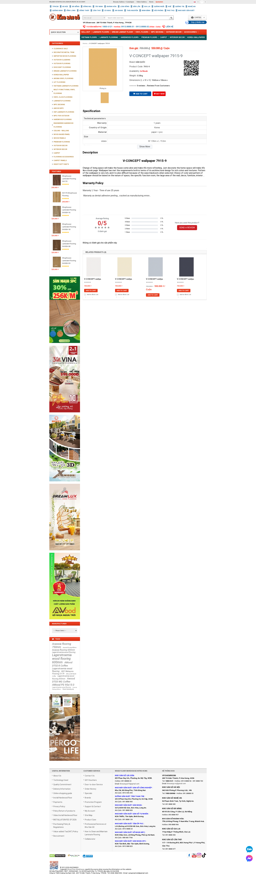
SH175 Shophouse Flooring (69, 194)
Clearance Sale (61, 49)
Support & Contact (93, 806)
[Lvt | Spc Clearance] (64, 345)
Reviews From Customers (158, 86)
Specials (88, 793)
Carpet (163, 37)
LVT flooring (59, 82)
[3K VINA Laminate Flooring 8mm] (64, 414)
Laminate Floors (101, 32)
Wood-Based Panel (62, 134)
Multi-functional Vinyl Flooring (64, 91)
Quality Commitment (62, 784)
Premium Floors (149, 37)
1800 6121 (107, 26)
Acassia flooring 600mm (63, 650)
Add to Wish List (92, 294)
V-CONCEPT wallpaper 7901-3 (159, 279)
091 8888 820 (127, 810)
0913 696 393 (127, 793)
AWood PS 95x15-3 (63, 684)
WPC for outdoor (61, 116)
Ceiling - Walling (61, 131)
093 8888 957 (173, 815)
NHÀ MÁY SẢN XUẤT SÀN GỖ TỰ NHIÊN (131, 814)
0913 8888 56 (186, 781)
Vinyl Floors (141, 32)
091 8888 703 (198, 781)
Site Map (88, 815)
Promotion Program (93, 802)
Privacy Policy (59, 806)
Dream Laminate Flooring (65, 71)
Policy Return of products (64, 811)
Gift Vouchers (91, 780)
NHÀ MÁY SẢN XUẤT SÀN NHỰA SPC (130, 841)
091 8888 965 (127, 802)
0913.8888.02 (142, 26)
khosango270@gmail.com (129, 784)
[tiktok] (204, 855)
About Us (57, 776)
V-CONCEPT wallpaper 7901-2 (128, 279)
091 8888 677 (170, 849)
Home (85, 43)
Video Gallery (142, 2)
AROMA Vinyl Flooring (63, 78)
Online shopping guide (62, 793)
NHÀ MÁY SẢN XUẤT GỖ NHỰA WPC (130, 832)
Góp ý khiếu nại (197, 22)
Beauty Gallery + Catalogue (123, 2)
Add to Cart (141, 94)
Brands (88, 798)
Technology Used (60, 780)
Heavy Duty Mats (61, 164)
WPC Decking (157, 32)
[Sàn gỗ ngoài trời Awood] (64, 621)
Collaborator (90, 839)
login (67, 2)
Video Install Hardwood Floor (65, 815)
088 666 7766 (127, 838)
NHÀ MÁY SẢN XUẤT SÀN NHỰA (128, 805)
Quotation (159, 2)
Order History (90, 789)
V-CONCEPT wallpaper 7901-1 (97, 279)
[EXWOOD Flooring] (64, 483)
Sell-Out (85, 32)
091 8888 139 (127, 819)
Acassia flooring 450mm (70, 647)
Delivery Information (62, 789)
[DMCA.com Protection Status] (57, 856)
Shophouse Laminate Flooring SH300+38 (69, 243)
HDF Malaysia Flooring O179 (62, 672)
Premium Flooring (62, 142)
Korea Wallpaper (196, 37)
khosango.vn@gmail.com (176, 783)
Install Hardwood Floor (62, 798)
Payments (57, 802)
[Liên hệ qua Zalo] (249, 849)
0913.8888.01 (127, 26)
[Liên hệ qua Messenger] (249, 858)
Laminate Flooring (109, 37)
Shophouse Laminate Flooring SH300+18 (69, 226)
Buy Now (160, 94)
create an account (78, 2)
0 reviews (141, 86)
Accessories (190, 32)
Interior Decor (177, 37)
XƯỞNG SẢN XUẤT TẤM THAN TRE (129, 796)
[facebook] (189, 855)
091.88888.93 (188, 793)
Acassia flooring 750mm (61, 645)
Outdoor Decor (173, 32)
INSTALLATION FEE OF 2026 (65, 820)
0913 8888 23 (127, 829)
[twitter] (199, 855)
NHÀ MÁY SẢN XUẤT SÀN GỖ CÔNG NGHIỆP (133, 788)
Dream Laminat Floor (122, 32)
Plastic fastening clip (68, 689)
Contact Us (90, 776)
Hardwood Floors (130, 37)
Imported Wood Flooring (65, 56)
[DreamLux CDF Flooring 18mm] (64, 552)
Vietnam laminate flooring (66, 86)
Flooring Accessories (64, 157)
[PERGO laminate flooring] (64, 762)
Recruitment (58, 836)
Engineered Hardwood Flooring (63, 125)
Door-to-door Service (94, 784)
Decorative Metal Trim (64, 52)
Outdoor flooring (62, 63)
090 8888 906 (173, 825)
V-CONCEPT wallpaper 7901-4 (190, 279)
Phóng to (103, 88)
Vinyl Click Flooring (63, 97)
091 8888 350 (170, 835)
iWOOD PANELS (60, 138)
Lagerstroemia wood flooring (63, 652)
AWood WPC (59, 108)
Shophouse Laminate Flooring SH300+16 (69, 210)
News (151, 2)
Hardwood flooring (63, 119)
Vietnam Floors (89, 37)
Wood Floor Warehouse (75, 869)
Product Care (90, 820)
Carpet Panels (60, 160)
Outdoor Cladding (62, 60)
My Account (90, 811)
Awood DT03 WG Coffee (63, 680)
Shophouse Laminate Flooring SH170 (69, 178)
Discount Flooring (62, 67)
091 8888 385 (170, 804)
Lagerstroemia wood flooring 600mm (62, 658)
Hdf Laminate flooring (64, 112)
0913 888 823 (127, 846)
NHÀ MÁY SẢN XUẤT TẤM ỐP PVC (129, 824)
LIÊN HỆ (169, 26)
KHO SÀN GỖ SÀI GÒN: (124, 776)
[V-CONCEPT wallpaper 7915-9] (104, 102)
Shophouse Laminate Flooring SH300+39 (69, 260)
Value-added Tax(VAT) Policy (65, 831)
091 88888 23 (126, 781)
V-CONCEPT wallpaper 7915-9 (99, 43)
